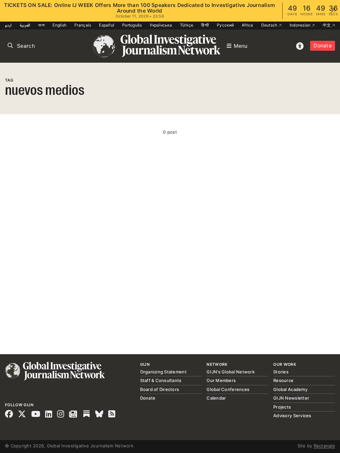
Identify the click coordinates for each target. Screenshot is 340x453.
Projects (282, 407)
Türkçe (187, 25)
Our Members (221, 380)
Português (132, 25)
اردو (8, 25)
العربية (25, 25)
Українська (161, 25)
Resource (283, 380)
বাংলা (41, 25)
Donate (322, 45)
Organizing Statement (163, 371)
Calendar (216, 398)
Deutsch (270, 25)
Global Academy (290, 389)
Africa (247, 25)
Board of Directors (159, 389)
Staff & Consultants (161, 380)
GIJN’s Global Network (230, 371)
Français (82, 25)
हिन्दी (205, 25)
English (59, 25)
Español (106, 25)
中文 (327, 25)
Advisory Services (292, 415)
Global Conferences (228, 389)
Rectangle (324, 445)
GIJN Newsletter (291, 398)
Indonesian (301, 25)
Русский (225, 25)
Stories (281, 371)
